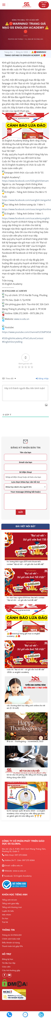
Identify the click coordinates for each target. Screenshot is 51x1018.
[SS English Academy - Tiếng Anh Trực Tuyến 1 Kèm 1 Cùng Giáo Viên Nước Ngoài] (26, 4)
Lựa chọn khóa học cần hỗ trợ (25, 482)
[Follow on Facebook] (4, 975)
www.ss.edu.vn (19, 871)
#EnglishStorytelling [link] (12, 341)
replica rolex (6, 12)
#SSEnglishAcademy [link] (12, 338)
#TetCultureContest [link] (33, 338)
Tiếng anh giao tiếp (10, 903)
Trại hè (5, 922)
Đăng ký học (7, 959)
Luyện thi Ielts (8, 911)
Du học (5, 918)
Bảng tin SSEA (22, 52)
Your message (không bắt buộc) (26, 492)
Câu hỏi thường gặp (11, 970)
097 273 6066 (21, 855)
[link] (25, 180)
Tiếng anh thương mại (12, 907)
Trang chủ (8, 52)
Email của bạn (25, 462)
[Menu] (4, 4)
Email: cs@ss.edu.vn (14, 865)
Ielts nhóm (6, 914)
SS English (38, 39)
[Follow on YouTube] (9, 975)
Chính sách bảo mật (11, 939)
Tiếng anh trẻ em (9, 900)
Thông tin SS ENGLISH (11, 935)
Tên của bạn (25, 452)
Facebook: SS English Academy (18, 876)
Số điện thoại (25, 472)
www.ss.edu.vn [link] (21, 319)
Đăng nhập (43, 378)
